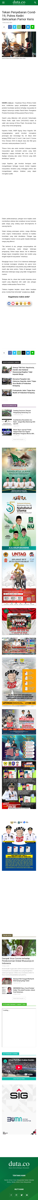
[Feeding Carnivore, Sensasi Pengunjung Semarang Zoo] (7, 413)
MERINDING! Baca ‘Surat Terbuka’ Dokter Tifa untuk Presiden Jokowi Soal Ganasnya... (24, 990)
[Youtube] (27, 1195)
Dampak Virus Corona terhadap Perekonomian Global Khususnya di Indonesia (18, 960)
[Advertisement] (19, 81)
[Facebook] (11, 1195)
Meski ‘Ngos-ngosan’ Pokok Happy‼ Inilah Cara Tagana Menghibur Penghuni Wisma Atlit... (24, 431)
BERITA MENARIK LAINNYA (11, 362)
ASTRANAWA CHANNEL (10, 1054)
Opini (4, 955)
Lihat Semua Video (19, 1079)
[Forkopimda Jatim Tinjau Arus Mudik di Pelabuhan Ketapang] (7, 392)
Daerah (4, 372)
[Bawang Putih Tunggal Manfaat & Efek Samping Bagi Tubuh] (7, 981)
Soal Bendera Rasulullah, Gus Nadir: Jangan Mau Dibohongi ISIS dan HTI (24, 422)
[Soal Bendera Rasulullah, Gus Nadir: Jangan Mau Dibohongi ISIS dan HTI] (7, 422)
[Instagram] (16, 1195)
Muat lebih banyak (18, 439)
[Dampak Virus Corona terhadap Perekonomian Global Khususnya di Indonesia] (19, 947)
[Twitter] (22, 1195)
